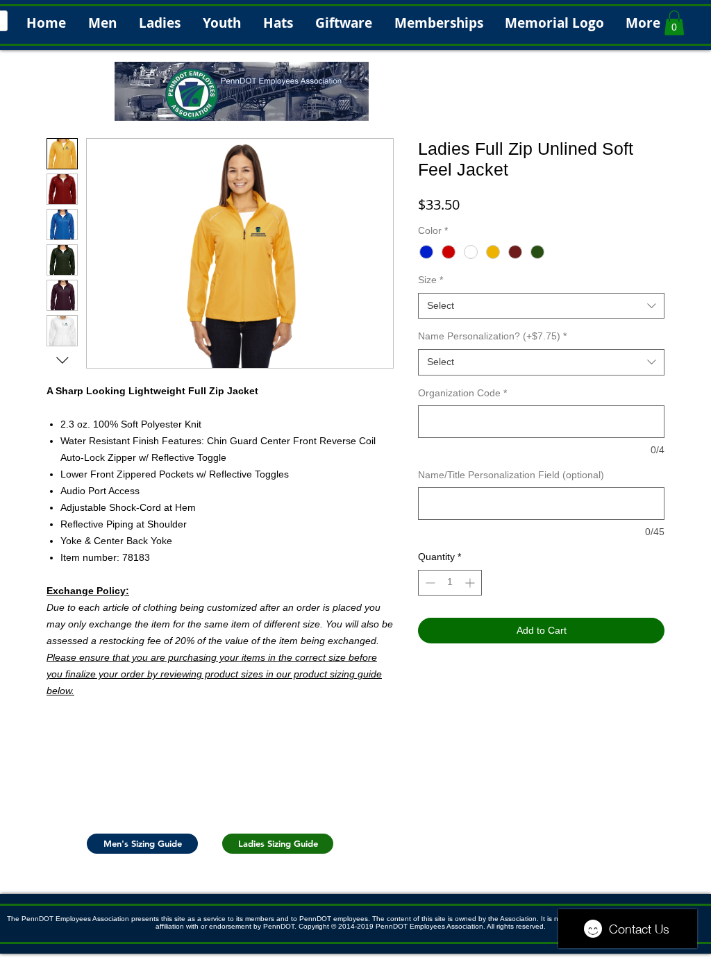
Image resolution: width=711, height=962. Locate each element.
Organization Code (462, 392)
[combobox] (541, 306)
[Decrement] (428, 583)
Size (430, 279)
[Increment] (471, 583)
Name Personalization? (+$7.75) (492, 335)
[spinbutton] (449, 583)
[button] (674, 22)
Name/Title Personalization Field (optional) (511, 474)
